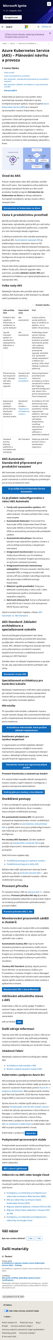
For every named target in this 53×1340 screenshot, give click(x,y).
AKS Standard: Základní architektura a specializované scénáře (26, 85)
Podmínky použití (9, 1333)
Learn (4, 43)
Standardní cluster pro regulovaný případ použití (26, 766)
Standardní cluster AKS (15, 674)
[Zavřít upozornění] (49, 4)
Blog (38, 1322)
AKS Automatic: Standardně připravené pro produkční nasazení (26, 80)
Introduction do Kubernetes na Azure (22, 208)
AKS (19, 1022)
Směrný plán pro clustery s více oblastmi (23, 792)
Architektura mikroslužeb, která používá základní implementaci (27, 729)
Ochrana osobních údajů (21, 1326)
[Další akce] (49, 44)
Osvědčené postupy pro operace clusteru (26, 860)
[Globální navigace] (2, 27)
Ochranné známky (26, 1333)
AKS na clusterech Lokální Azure (17, 1124)
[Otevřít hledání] (38, 27)
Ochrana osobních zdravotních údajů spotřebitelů (22, 1329)
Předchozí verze (26, 1322)
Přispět (5, 1326)
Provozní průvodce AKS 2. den (18, 911)
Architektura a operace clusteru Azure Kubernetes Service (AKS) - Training (23, 1264)
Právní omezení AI (9, 1322)
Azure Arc (31, 1133)
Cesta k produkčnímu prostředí (17, 76)
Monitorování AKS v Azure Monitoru (21, 989)
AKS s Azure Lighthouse (15, 1168)
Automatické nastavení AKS (27, 240)
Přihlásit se (46, 27)
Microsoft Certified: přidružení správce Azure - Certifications (21, 1279)
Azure (12, 43)
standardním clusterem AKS (26, 843)
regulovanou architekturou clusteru (24, 411)
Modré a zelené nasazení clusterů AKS (24, 1069)
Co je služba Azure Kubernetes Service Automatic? (26, 490)
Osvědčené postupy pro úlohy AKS (23, 864)
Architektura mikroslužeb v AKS (21, 1065)
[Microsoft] (26, 26)
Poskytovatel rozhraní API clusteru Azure (29, 1106)
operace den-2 (34, 892)
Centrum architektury (27, 43)
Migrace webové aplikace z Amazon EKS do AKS (29, 1206)
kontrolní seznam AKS (30, 873)
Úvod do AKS (9, 72)
